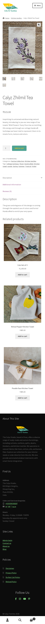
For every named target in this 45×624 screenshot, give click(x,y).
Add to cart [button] (22, 274)
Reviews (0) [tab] (7, 191)
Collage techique (13, 164)
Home (7, 18)
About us (6, 546)
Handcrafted (28, 164)
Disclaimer (10, 568)
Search (22, 620)
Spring (15, 166)
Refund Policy (11, 582)
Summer (21, 166)
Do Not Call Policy (13, 577)
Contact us (7, 543)
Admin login (7, 540)
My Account (7, 620)
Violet (34, 166)
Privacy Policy (11, 573)
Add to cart (19, 148)
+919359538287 (11, 503)
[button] (39, 25)
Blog (4, 549)
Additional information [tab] (12, 184)
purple (10, 166)
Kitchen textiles (16, 18)
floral (22, 164)
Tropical (28, 166)
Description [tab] (7, 178)
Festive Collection (17, 161)
